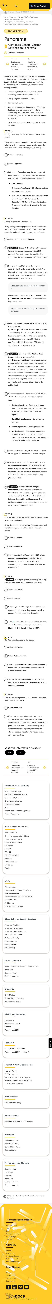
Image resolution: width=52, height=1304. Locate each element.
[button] (50, 1043)
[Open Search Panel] (16, 6)
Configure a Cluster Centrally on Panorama (19, 22)
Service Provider (11, 862)
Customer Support (13, 1256)
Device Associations (12, 804)
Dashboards (9, 1020)
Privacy (9, 1273)
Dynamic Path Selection (14, 1084)
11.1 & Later (11, 1196)
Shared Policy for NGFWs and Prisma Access (21, 966)
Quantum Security (12, 976)
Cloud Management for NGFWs (17, 836)
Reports (8, 1027)
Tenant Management (13, 814)
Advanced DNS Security (14, 935)
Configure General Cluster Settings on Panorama (21, 24)
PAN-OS (8, 852)
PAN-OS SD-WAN (11, 855)
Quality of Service (11, 1182)
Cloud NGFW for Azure (13, 842)
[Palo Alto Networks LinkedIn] (14, 1289)
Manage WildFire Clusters (14, 19)
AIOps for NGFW (11, 833)
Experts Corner (10, 1150)
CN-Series (9, 846)
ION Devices (9, 903)
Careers (9, 1253)
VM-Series (9, 865)
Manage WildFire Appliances (28, 17)
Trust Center (11, 1276)
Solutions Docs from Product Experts (19, 1122)
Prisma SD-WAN (11, 900)
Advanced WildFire (12, 925)
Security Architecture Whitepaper (18, 1077)
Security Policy (10, 973)
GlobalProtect (10, 995)
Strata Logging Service (13, 801)
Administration (40, 1196)
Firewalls (8, 849)
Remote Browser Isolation (14, 998)
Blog (8, 1231)
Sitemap (9, 1239)
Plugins (7, 868)
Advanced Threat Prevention (15, 931)
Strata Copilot (40, 6)
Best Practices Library (13, 1103)
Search (8, 1228)
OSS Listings (11, 1237)
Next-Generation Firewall (25, 1196)
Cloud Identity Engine (13, 798)
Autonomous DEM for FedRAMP (17, 1052)
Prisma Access (10, 887)
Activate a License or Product (16, 795)
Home (6, 17)
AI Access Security (12, 938)
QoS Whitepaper (11, 1074)
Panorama (13, 17)
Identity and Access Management (17, 811)
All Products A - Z (11, 1141)
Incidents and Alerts (12, 1023)
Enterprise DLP (10, 944)
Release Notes (11, 1226)
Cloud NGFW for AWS (13, 839)
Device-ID (8, 1175)
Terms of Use (11, 1278)
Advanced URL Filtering (14, 928)
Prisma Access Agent (13, 1001)
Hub (6, 808)
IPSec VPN (9, 970)
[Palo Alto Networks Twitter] (20, 1289)
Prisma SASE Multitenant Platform (18, 890)
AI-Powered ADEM (12, 893)
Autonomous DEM (12, 1030)
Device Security (11, 941)
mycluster (36, 295)
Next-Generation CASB (14, 906)
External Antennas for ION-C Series (18, 1081)
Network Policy (10, 1071)
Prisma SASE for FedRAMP (15, 1049)
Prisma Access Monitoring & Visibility (19, 897)
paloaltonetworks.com (19, 299)
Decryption (9, 1172)
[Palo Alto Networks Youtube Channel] (26, 1289)
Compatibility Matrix (12, 1147)
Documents (10, 1281)
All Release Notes (11, 1144)
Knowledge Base (12, 1262)
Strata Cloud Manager (13, 791)
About (8, 1251)
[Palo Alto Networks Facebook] (9, 1289)
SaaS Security (10, 948)
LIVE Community (12, 1259)
